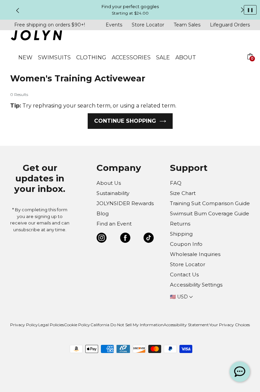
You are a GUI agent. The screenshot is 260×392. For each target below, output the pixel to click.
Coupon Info (186, 244)
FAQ (175, 183)
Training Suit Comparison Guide (210, 203)
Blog (102, 213)
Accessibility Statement (186, 324)
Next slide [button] (242, 10)
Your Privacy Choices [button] (229, 324)
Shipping (181, 234)
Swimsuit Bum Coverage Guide (209, 213)
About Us (108, 183)
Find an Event (114, 223)
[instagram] (101, 239)
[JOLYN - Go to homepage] (36, 36)
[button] (250, 64)
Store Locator (148, 25)
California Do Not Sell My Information (127, 324)
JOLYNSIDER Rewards (125, 203)
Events (114, 25)
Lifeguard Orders (230, 25)
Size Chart (183, 193)
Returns (180, 223)
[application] (239, 371)
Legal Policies (51, 324)
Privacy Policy (24, 324)
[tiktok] (149, 239)
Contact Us (184, 274)
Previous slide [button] (18, 10)
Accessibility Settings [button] (196, 284)
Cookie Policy (77, 324)
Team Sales (187, 25)
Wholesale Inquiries (195, 254)
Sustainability (112, 193)
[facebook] (125, 239)
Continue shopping (125, 121)
